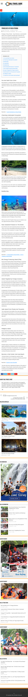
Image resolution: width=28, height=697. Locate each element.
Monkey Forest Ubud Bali (11, 362)
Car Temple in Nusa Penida (8, 436)
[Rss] (14, 693)
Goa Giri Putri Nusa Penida (8, 453)
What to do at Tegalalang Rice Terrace (17, 530)
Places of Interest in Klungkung (9, 31)
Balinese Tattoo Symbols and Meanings (17, 513)
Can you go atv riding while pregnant (16, 524)
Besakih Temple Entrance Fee (10, 395)
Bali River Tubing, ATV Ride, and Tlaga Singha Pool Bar (12, 620)
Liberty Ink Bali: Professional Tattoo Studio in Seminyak (12, 609)
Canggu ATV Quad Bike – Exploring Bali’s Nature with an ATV (13, 613)
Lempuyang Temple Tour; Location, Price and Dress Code (18, 398)
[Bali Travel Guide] (14, 3)
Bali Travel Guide (6, 30)
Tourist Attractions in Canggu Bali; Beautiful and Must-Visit (13, 616)
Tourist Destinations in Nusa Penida (13, 111)
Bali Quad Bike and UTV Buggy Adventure (9, 605)
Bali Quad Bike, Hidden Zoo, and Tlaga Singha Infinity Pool (13, 676)
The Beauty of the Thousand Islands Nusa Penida (13, 419)
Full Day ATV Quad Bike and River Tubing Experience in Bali (13, 680)
